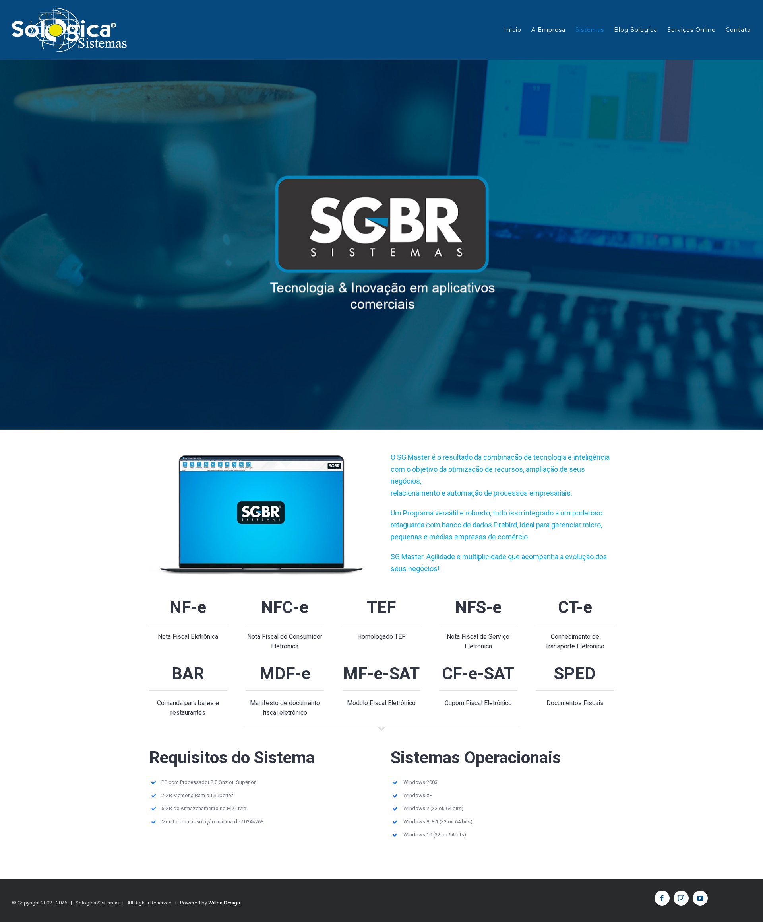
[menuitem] (517, 30)
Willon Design (224, 903)
